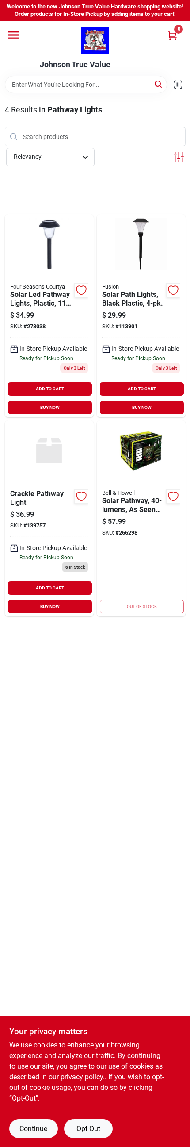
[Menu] (13, 35)
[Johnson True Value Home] (95, 40)
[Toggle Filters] (179, 157)
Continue (33, 1128)
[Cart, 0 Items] (172, 35)
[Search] (158, 84)
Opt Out (88, 1128)
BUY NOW (50, 407)
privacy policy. (83, 1077)
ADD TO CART (50, 388)
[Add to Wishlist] (81, 290)
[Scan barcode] (178, 84)
